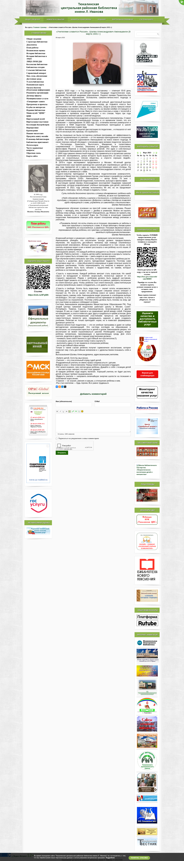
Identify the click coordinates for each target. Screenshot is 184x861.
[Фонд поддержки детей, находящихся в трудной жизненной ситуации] (38, 482)
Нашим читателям (34, 133)
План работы (32, 48)
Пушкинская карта (35, 85)
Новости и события (55, 19)
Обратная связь (33, 153)
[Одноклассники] (59, 387)
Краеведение (32, 130)
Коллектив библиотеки (36, 64)
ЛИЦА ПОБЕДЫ (34, 61)
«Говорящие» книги (35, 101)
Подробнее (110, 858)
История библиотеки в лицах (36, 57)
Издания (102, 19)
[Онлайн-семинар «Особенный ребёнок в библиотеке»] (147, 549)
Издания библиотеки (35, 110)
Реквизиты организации (37, 93)
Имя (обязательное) (64, 401)
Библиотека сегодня (35, 67)
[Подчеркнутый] (63, 411)
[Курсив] (60, 411)
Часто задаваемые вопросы (34, 149)
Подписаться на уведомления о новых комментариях (78, 438)
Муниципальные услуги (37, 98)
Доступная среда (33, 79)
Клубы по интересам (35, 107)
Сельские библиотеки (36, 70)
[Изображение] (69, 411)
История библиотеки (35, 53)
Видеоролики (32, 128)
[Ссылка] (72, 411)
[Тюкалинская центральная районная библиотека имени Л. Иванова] (92, 15)
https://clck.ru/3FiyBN (38, 295)
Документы (31, 45)
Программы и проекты (36, 104)
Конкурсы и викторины (81, 19)
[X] (65, 387)
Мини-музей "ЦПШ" (35, 113)
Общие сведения (32, 19)
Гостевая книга (146, 19)
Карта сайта (32, 156)
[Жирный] (57, 411)
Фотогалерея (32, 145)
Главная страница (40, 27)
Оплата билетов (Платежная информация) (38, 89)
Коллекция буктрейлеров (37, 125)
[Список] (79, 411)
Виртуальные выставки (37, 122)
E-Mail (97, 401)
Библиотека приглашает (37, 142)
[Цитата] (75, 411)
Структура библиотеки (36, 42)
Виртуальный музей (35, 119)
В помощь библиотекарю (37, 139)
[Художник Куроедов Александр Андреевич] (147, 783)
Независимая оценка (35, 50)
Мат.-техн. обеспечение (36, 76)
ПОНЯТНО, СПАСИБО (139, 858)
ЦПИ (28, 116)
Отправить (62, 453)
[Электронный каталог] (38, 392)
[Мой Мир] (62, 387)
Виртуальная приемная (122, 19)
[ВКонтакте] (57, 387)
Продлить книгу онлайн (37, 136)
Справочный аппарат (36, 73)
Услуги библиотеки (35, 82)
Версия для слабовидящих (147, 374)
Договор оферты (33, 96)
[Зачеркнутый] (66, 411)
